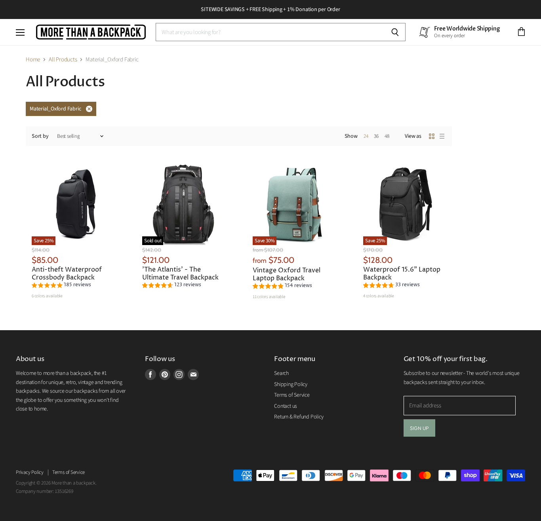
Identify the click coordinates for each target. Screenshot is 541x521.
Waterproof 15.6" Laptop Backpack (401, 274)
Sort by (40, 136)
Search (281, 373)
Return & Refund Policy (298, 417)
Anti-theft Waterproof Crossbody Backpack (67, 274)
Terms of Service (291, 395)
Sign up (419, 428)
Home (33, 59)
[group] (61, 286)
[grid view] (432, 136)
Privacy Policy (30, 472)
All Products (63, 59)
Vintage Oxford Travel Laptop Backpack (286, 274)
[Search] (395, 32)
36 (376, 136)
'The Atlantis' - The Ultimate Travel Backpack (180, 274)
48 (387, 136)
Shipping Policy (290, 384)
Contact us (285, 406)
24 (366, 136)
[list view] (442, 136)
